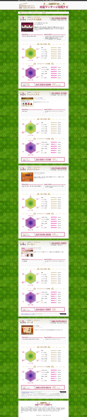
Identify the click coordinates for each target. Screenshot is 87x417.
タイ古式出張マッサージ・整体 (28, 314)
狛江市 (22, 412)
